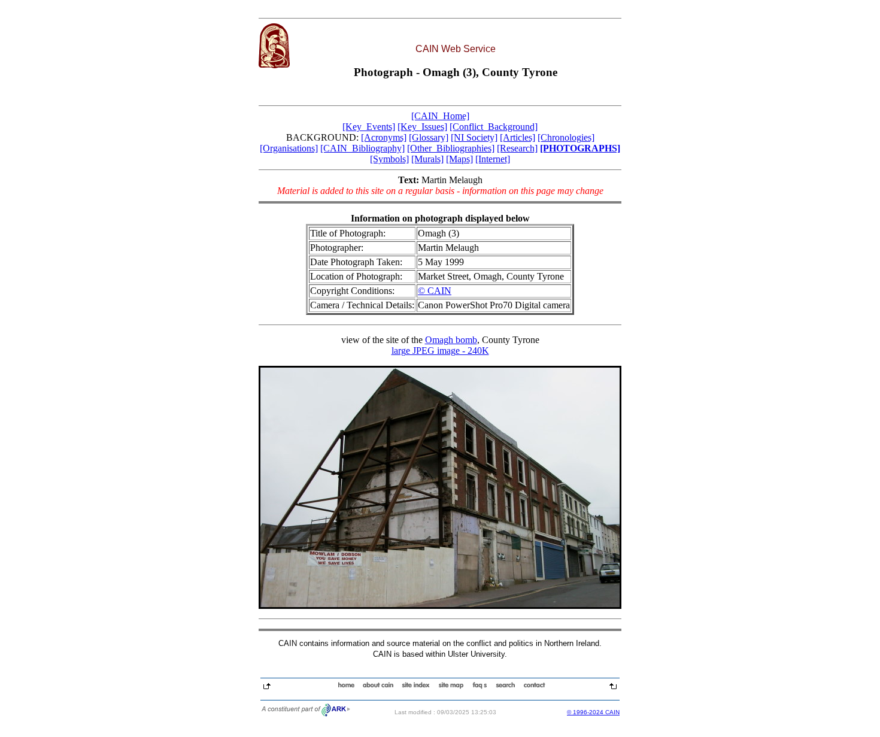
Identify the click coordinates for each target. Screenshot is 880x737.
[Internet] (492, 159)
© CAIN (434, 291)
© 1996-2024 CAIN (593, 712)
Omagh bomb (451, 340)
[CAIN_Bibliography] (362, 148)
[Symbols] (389, 159)
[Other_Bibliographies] (450, 148)
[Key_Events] (368, 127)
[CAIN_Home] (440, 116)
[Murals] (427, 159)
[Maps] (459, 159)
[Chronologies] (566, 137)
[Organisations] (289, 148)
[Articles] (517, 137)
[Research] (517, 148)
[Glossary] (428, 137)
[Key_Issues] (422, 127)
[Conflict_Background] (494, 127)
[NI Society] (474, 137)
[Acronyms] (383, 137)
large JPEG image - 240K (440, 350)
